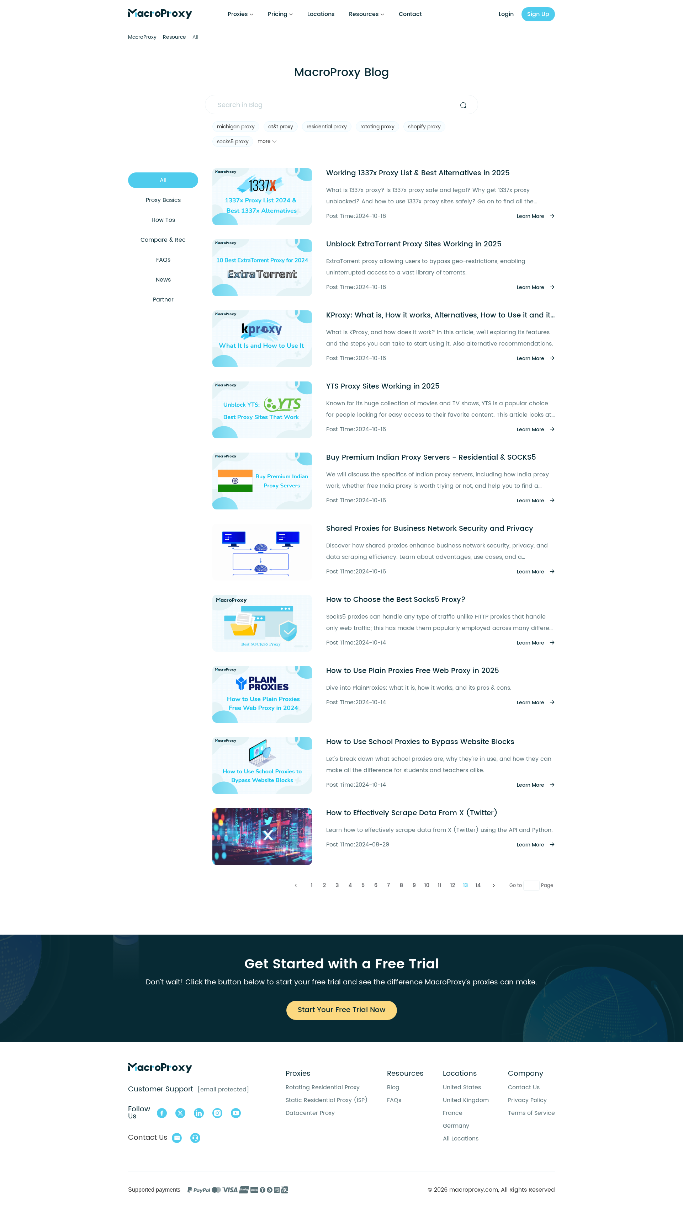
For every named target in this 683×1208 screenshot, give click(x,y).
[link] (142, 37)
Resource (174, 37)
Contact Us (524, 1087)
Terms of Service (531, 1113)
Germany (456, 1126)
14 (478, 885)
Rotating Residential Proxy (323, 1087)
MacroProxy (142, 37)
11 (439, 885)
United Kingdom (466, 1100)
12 (452, 885)
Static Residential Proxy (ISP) (327, 1100)
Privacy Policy (527, 1100)
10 (426, 885)
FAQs (394, 1100)
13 (465, 885)
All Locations (460, 1138)
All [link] (195, 37)
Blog (393, 1087)
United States (462, 1087)
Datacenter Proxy (310, 1113)
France (452, 1113)
